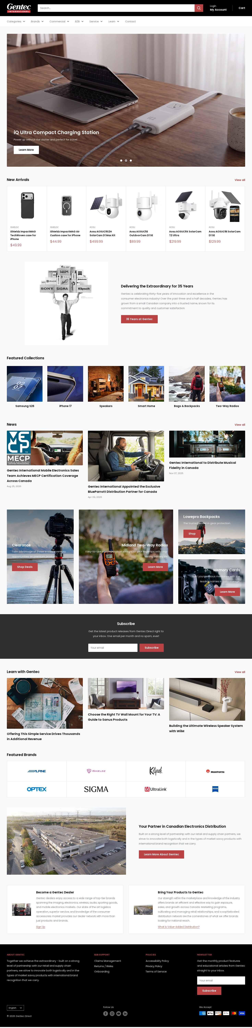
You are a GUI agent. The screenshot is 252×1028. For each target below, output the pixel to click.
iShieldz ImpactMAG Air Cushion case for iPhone (65, 233)
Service (94, 21)
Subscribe (152, 647)
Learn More (26, 150)
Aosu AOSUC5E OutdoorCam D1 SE (141, 233)
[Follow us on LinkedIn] (125, 1013)
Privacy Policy (154, 966)
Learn (112, 21)
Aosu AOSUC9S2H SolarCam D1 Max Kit (102, 233)
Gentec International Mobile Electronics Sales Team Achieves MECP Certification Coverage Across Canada (43, 475)
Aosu (92, 227)
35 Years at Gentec (139, 319)
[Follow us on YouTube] (118, 1013)
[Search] (199, 8)
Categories (14, 21)
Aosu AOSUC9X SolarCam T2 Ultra (185, 233)
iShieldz (14, 227)
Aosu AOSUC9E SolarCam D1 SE (225, 233)
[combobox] (116, 8)
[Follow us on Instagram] (112, 1013)
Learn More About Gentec (161, 854)
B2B (77, 21)
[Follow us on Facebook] (105, 1013)
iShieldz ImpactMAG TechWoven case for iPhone (23, 235)
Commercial (57, 21)
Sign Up (40, 927)
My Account (218, 10)
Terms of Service (156, 971)
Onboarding (101, 971)
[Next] (245, 219)
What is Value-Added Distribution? (179, 927)
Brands (35, 21)
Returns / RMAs (103, 966)
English (12, 1007)
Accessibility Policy (157, 961)
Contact (130, 21)
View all (240, 180)
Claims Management (107, 961)
